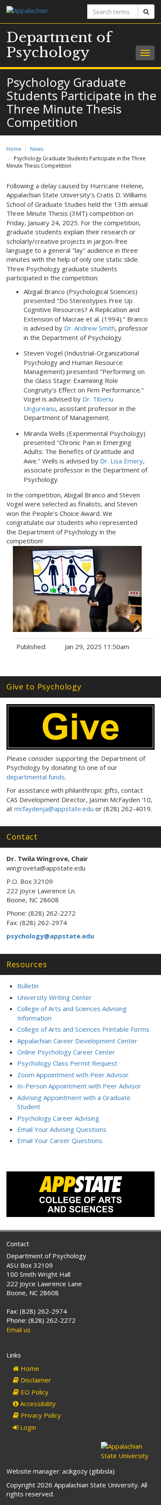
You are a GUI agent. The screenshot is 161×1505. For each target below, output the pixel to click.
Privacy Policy (40, 1415)
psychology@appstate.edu (50, 936)
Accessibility (37, 1403)
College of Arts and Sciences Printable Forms (83, 1029)
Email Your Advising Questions (61, 1129)
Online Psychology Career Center (66, 1052)
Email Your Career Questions (59, 1140)
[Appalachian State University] (40, 11)
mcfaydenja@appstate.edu (54, 808)
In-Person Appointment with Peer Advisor (79, 1086)
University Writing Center (54, 997)
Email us (18, 1329)
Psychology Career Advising (58, 1118)
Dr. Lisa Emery (121, 461)
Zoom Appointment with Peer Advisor (73, 1074)
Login (27, 1427)
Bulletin (28, 985)
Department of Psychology (59, 45)
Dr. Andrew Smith (89, 328)
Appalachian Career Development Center (77, 1040)
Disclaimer (35, 1380)
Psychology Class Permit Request (67, 1063)
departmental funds (35, 776)
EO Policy (34, 1392)
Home (13, 149)
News (36, 149)
